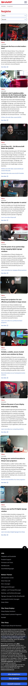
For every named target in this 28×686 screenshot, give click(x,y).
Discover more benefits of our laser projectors (13, 479)
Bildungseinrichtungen (8, 587)
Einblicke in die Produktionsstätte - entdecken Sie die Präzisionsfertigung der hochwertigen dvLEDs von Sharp (13, 95)
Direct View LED (5, 581)
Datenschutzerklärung (7, 669)
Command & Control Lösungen (10, 599)
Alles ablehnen (14, 679)
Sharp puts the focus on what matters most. (13, 47)
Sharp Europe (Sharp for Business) (11, 626)
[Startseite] (6, 2)
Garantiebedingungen (7, 569)
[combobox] (14, 15)
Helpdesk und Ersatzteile (8, 556)
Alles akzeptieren (14, 674)
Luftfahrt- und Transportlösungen (11, 590)
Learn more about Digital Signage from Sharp (13, 532)
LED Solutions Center (7, 578)
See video (3, 67)
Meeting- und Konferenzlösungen (11, 593)
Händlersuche (5, 566)
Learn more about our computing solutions (12, 429)
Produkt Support (6, 559)
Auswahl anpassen (14, 684)
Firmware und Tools (7, 563)
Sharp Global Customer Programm (11, 614)
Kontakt (3, 617)
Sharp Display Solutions (8, 611)
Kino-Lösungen (5, 584)
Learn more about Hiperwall (8, 217)
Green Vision (4, 602)
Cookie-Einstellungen (11, 665)
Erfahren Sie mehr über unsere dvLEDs (11, 117)
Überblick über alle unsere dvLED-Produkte (12, 173)
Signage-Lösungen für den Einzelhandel (13, 596)
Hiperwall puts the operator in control (13, 202)
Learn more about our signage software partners (14, 270)
